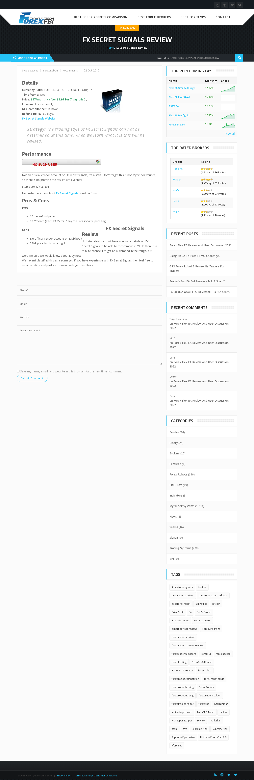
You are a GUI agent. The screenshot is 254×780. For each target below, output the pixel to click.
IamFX (176, 190)
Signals (174, 537)
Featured (175, 464)
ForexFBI (206, 654)
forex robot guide (214, 679)
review (201, 720)
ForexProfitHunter (202, 662)
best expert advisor (183, 595)
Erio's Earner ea (180, 620)
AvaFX (176, 211)
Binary (173, 443)
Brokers (174, 453)
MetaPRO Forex (206, 712)
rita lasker (215, 720)
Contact (223, 17)
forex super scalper (210, 695)
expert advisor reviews (184, 629)
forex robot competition (185, 679)
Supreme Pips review (183, 737)
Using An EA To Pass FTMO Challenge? (194, 256)
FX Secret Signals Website (39, 118)
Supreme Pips (199, 729)
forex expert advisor (183, 637)
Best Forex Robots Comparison (101, 17)
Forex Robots (127, 27)
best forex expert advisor (213, 595)
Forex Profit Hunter (182, 670)
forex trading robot (182, 704)
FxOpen (177, 179)
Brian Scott (178, 612)
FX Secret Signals (67, 193)
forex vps (204, 704)
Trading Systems (180, 548)
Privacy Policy (63, 775)
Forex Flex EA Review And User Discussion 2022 (188, 58)
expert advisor (202, 620)
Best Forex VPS (193, 17)
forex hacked (223, 654)
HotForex (178, 169)
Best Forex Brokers (154, 17)
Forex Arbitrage (211, 629)
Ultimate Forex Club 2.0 (213, 737)
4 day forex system (182, 587)
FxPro (176, 201)
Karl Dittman (221, 704)
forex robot (204, 670)
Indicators (175, 495)
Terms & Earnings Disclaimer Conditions (96, 775)
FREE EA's (175, 485)
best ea (202, 587)
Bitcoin (216, 603)
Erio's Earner (204, 612)
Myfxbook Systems (181, 506)
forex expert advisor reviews (188, 645)
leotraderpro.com (182, 712)
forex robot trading (182, 695)
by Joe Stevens (30, 70)
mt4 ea (223, 712)
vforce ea (177, 745)
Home (110, 47)
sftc (185, 729)
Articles (174, 432)
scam (175, 729)
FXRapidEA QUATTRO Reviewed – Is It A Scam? (200, 292)
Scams (173, 527)
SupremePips (220, 729)
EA (190, 612)
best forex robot (181, 603)
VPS (172, 558)
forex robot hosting (183, 687)
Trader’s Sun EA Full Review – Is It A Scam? (197, 281)
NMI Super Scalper (182, 720)
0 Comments (70, 70)
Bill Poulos (201, 603)
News (173, 516)
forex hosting (179, 662)
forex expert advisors (184, 654)
